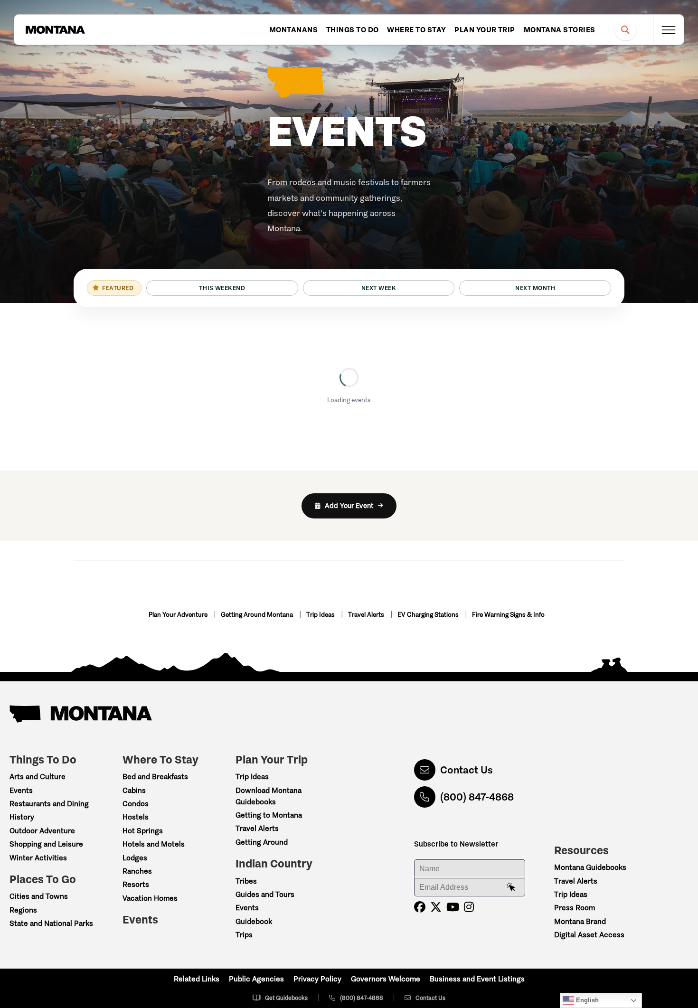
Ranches (137, 871)
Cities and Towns (38, 896)
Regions (23, 909)
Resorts (136, 884)
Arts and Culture (37, 776)
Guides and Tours (265, 894)
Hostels (136, 816)
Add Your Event (349, 505)
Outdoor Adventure (42, 830)
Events (21, 790)
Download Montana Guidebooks (269, 796)
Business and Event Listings (477, 978)
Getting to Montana (269, 815)
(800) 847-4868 (477, 797)
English (586, 1000)
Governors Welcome (385, 978)
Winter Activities (38, 857)
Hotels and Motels (154, 843)
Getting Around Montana (257, 615)
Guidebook (254, 921)
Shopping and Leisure (46, 843)
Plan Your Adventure (179, 615)
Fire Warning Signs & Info (508, 615)
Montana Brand (580, 921)
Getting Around (262, 842)
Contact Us (466, 769)
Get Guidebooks (286, 997)
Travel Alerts (367, 615)
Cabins (134, 790)
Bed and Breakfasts (155, 776)
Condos (136, 803)
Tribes (246, 881)
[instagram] (469, 907)
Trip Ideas (321, 615)
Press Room (574, 907)
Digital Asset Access (589, 934)
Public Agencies (256, 978)
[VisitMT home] (55, 30)
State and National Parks (51, 923)
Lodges (135, 857)
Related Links (196, 978)
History (21, 816)
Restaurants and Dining (49, 803)
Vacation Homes (150, 898)
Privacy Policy (317, 978)
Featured (117, 288)
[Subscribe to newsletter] (511, 887)
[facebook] (419, 907)
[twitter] (436, 907)
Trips (244, 934)
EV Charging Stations (428, 615)
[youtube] (452, 907)
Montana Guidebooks (590, 867)
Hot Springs (143, 830)
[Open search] (625, 29)
